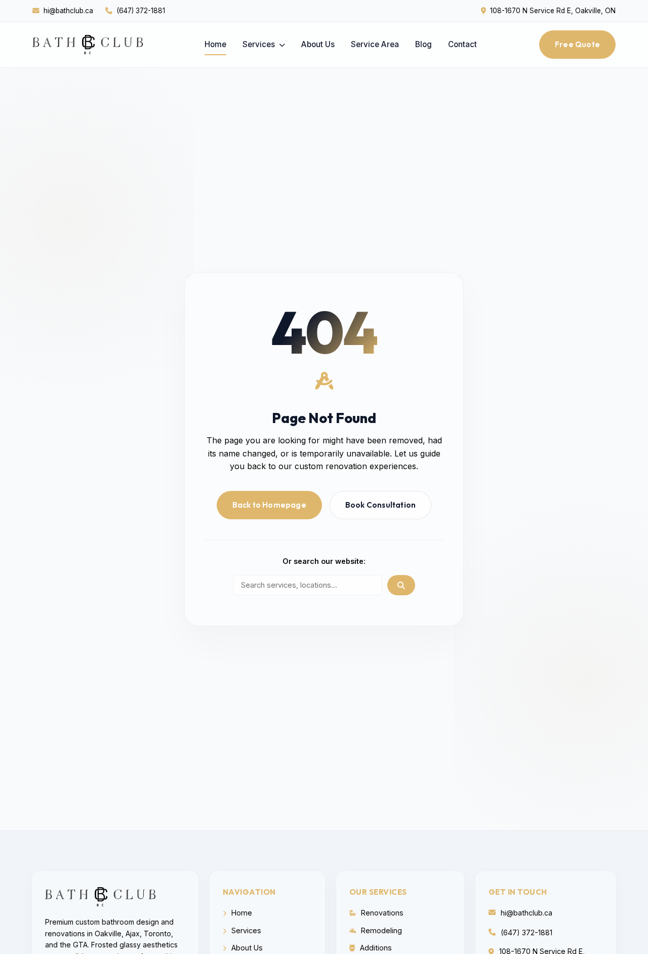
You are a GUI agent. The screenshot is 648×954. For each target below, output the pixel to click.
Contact (462, 44)
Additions (375, 947)
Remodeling (380, 930)
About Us (318, 44)
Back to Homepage (269, 505)
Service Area (375, 44)
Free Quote (577, 44)
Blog (423, 44)
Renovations (381, 912)
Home (215, 44)
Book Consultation (380, 505)
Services (259, 44)
